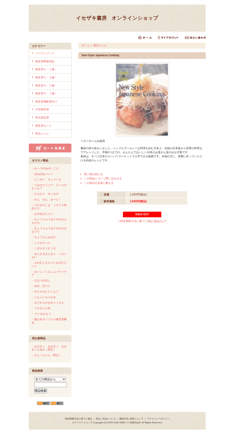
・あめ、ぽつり (41, 285)
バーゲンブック (44, 53)
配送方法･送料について (131, 418)
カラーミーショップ (82, 422)
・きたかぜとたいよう (45, 291)
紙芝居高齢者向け (46, 101)
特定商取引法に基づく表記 (78, 418)
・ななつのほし (41, 280)
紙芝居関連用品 (44, 61)
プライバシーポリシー (158, 418)
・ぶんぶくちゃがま (44, 297)
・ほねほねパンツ (42, 174)
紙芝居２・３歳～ (46, 77)
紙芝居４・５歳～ (46, 85)
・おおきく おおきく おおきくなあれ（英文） (49, 348)
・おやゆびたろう (42, 213)
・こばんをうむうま (44, 248)
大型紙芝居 (42, 109)
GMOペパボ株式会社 (130, 422)
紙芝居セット (43, 125)
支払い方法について (106, 418)
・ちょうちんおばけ (44, 237)
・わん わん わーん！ (46, 199)
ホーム (86, 45)
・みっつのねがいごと (45, 168)
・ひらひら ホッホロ (45, 193)
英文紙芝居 (42, 117)
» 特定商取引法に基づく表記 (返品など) (142, 221)
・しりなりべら (41, 242)
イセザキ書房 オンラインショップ (117, 18)
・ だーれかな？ (41, 313)
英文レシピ (42, 133)
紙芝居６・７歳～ (46, 93)
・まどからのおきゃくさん (48, 302)
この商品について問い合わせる (103, 178)
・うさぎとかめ (41, 308)
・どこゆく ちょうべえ (46, 179)
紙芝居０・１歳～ (46, 69)
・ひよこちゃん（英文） (46, 355)
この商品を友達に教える (99, 183)
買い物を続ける (93, 174)
